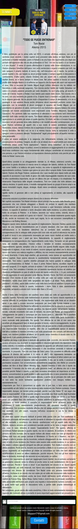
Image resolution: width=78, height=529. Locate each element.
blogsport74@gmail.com (39, 513)
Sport (73, 18)
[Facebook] (10, 23)
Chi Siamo (72, 10)
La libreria (72, 14)
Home (73, 6)
